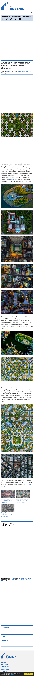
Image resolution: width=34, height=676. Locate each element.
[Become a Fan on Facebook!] (2, 19)
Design (15, 16)
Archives (4, 664)
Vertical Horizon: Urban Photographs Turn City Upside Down (7, 500)
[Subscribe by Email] (20, 19)
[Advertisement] (17, 40)
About (3, 662)
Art (12, 16)
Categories (5, 666)
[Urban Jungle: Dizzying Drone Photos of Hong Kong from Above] (23, 494)
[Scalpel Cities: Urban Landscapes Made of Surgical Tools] (8, 508)
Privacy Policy (4, 671)
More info (12, 674)
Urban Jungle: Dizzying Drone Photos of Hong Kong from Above (22, 500)
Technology (5, 640)
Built (20, 16)
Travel (3, 645)
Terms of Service (5, 669)
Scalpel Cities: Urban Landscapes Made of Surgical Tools (6, 514)
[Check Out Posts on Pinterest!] (11, 19)
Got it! (28, 673)
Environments (27, 16)
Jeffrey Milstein (13, 179)
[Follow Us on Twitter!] (7, 19)
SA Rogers (8, 71)
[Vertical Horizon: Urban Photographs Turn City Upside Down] (8, 494)
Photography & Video (23, 71)
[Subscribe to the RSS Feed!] (15, 19)
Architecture (6, 16)
